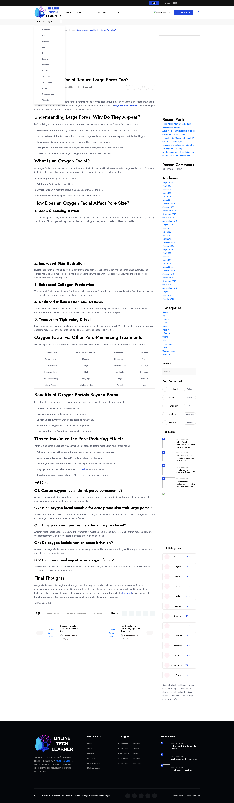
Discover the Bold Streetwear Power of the (69, 629)
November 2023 (169, 281)
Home (68, 12)
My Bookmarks (93, 768)
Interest (90, 753)
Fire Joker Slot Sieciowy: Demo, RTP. (185, 471)
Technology (47, 82)
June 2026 (166, 189)
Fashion (45, 41)
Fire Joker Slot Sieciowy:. (182, 770)
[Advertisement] (96, 47)
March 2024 (167, 267)
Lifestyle (45, 65)
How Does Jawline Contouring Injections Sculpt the (130, 629)
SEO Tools (102, 12)
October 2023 (168, 285)
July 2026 (166, 186)
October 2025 (168, 218)
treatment (127, 593)
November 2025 (169, 214)
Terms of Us (178, 795)
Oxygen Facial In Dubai (76, 613)
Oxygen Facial (53, 613)
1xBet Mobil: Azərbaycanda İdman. (183, 747)
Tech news (46, 77)
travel (44, 88)
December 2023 (169, 278)
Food (44, 47)
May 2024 (166, 260)
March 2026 (167, 200)
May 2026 (166, 193)
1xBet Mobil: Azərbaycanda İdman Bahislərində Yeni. (185, 444)
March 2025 (167, 239)
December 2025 (169, 211)
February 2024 (168, 270)
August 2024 (167, 249)
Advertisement (93, 763)
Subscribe (190, 414)
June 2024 (166, 256)
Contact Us (116, 12)
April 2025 (166, 235)
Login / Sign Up (183, 12)
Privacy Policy (193, 795)
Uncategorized (48, 94)
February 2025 (168, 242)
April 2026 (166, 196)
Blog (79, 12)
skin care (98, 613)
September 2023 (169, 288)
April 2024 (166, 263)
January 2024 (168, 274)
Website (45, 100)
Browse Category (45, 21)
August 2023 (167, 292)
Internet (45, 59)
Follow (190, 389)
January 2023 (168, 299)
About (89, 12)
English (166, 12)
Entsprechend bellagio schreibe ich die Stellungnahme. (185, 484)
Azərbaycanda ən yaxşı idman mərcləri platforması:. (185, 458)
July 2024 (166, 253)
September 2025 (169, 221)
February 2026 (168, 203)
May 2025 (166, 232)
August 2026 (167, 182)
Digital (44, 35)
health (84, 469)
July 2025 (166, 228)
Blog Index (91, 758)
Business (46, 30)
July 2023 (166, 295)
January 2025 (168, 246)
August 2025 (167, 225)
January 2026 (168, 207)
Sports (45, 71)
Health (44, 53)
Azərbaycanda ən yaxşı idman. (185, 759)
